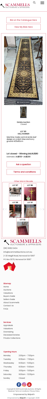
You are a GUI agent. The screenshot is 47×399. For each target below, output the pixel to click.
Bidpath (23, 398)
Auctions (7, 289)
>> (43, 209)
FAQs (5, 309)
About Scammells (11, 302)
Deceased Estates (11, 335)
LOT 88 (30, 192)
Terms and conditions (24, 171)
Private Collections (11, 338)
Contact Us (8, 305)
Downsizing (8, 331)
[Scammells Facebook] (19, 384)
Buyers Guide (9, 296)
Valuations (8, 293)
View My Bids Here (23, 26)
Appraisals (8, 325)
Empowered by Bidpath (24, 394)
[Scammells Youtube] (29, 384)
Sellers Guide (9, 299)
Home (6, 286)
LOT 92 (22, 227)
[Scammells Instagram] (24, 384)
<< (4, 209)
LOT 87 (15, 190)
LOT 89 (15, 209)
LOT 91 (30, 209)
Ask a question (23, 164)
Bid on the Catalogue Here (23, 20)
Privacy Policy (35, 391)
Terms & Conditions (22, 391)
